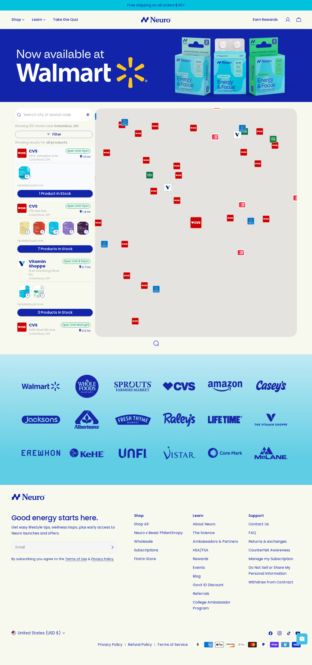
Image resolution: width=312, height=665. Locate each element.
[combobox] (53, 114)
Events (199, 567)
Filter (56, 134)
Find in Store (145, 558)
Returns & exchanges (268, 541)
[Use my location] (88, 114)
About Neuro (204, 524)
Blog (197, 576)
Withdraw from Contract (271, 582)
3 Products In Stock (55, 312)
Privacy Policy (110, 644)
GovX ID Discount (208, 585)
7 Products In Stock (55, 248)
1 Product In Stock (55, 193)
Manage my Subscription (271, 558)
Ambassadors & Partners (215, 541)
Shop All (141, 524)
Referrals (201, 593)
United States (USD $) (39, 633)
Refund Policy (140, 644)
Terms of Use (76, 559)
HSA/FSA (200, 550)
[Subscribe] (112, 547)
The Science (204, 532)
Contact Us (259, 524)
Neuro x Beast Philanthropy (158, 532)
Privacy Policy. (102, 559)
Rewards (200, 558)
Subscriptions (146, 550)
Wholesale (143, 541)
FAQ (252, 532)
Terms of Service (172, 644)
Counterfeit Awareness (269, 550)
